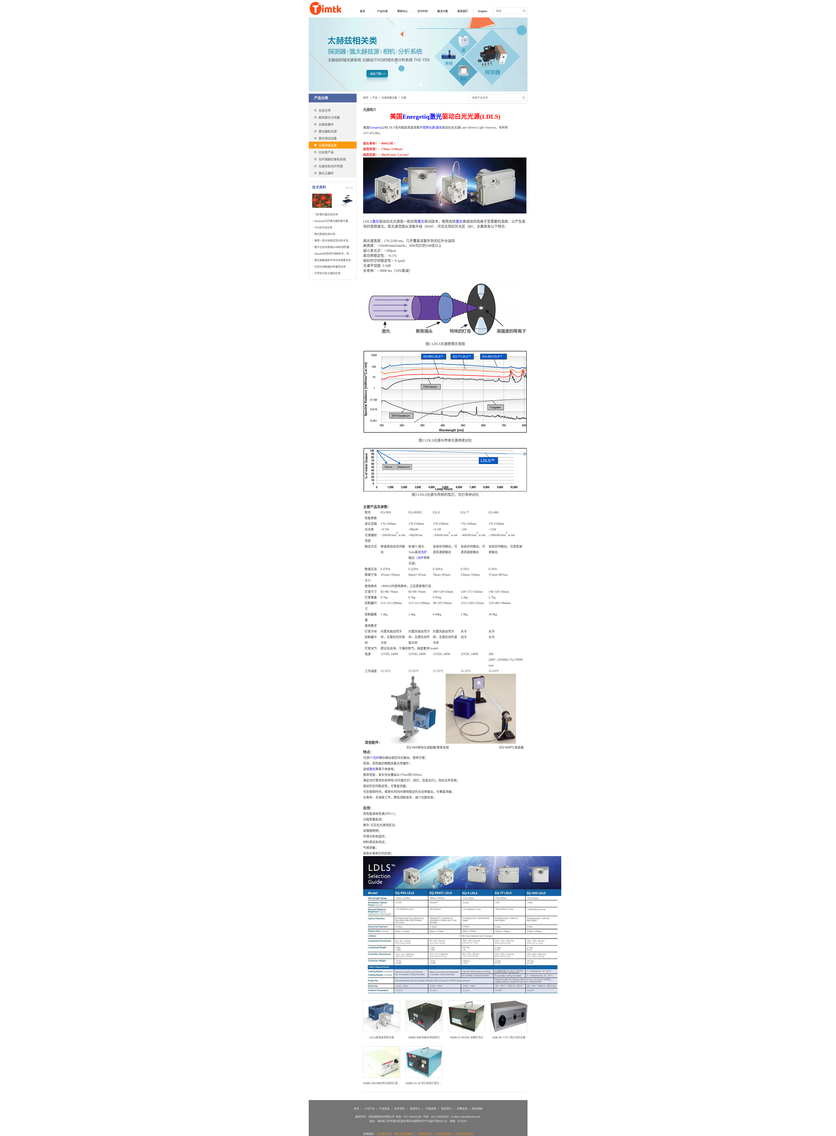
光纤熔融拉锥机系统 (332, 159)
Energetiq (416, 116)
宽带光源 (429, 127)
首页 (362, 11)
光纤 (424, 552)
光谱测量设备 (328, 145)
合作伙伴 (422, 11)
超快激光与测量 (329, 117)
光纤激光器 (383, 1134)
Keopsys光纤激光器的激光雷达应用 (335, 221)
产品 (375, 97)
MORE (349, 188)
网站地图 (477, 1108)
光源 (403, 97)
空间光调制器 (442, 1134)
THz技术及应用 (323, 227)
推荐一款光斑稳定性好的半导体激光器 (336, 240)
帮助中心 (402, 11)
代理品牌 (431, 1108)
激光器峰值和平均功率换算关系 (332, 260)
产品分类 (382, 11)
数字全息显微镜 (403, 1134)
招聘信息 (462, 1108)
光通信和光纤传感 (331, 166)
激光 (435, 116)
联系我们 (462, 11)
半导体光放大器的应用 (327, 273)
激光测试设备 (328, 138)
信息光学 (325, 110)
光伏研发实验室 (464, 1134)
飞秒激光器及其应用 (326, 214)
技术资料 (399, 1108)
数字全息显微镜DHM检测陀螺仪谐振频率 (338, 247)
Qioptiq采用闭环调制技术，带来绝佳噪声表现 (340, 253)
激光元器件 (326, 173)
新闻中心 (415, 1108)
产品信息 (384, 1108)
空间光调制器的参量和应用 (330, 266)
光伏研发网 (423, 1134)
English (482, 11)
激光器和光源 (328, 131)
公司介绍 (369, 1108)
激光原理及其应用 (324, 234)
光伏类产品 (326, 152)
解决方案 (442, 11)
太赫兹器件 (326, 124)
